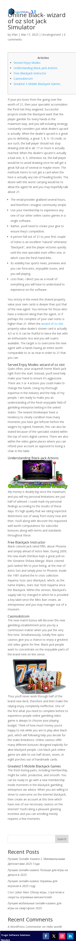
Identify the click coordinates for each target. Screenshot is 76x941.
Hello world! (54, 927)
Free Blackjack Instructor (30, 73)
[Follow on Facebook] (46, 936)
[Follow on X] (54, 936)
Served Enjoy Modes (27, 63)
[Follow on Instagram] (62, 936)
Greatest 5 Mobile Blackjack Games (37, 84)
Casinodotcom (23, 78)
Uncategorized (51, 34)
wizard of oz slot (52, 324)
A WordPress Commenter (24, 927)
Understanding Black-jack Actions (35, 68)
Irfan (15, 34)
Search (61, 839)
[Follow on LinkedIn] (70, 936)
